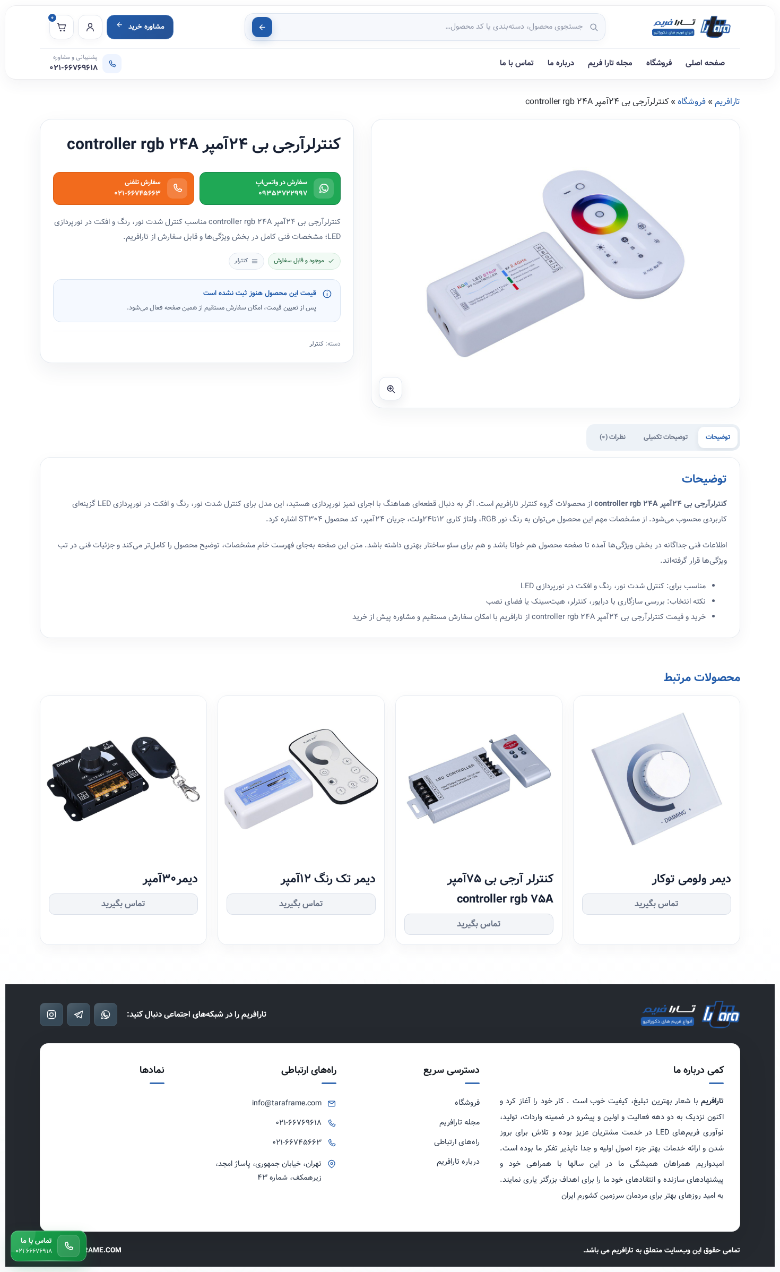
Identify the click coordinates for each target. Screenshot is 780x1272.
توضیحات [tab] (718, 437)
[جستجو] (262, 27)
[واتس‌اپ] (105, 1014)
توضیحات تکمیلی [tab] (666, 437)
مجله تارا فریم (610, 63)
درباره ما (561, 63)
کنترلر (316, 344)
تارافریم (727, 101)
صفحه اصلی (705, 63)
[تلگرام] (78, 1014)
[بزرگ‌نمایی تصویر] (390, 388)
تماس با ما (517, 63)
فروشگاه (659, 63)
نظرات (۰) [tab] (613, 437)
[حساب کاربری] (90, 27)
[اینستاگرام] (51, 1014)
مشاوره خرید (146, 26)
